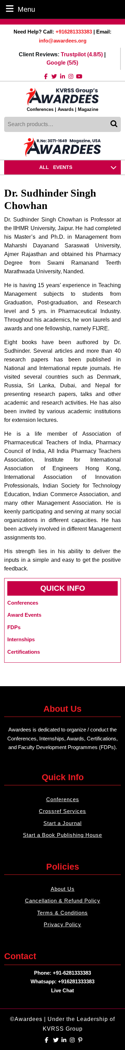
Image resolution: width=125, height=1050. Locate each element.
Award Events (24, 615)
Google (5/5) (62, 63)
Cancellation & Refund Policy (62, 901)
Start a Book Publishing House (62, 835)
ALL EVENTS (55, 167)
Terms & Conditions (62, 913)
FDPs (13, 627)
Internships (21, 639)
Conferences (62, 799)
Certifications (23, 652)
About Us (63, 889)
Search (114, 124)
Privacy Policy (62, 924)
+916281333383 (74, 32)
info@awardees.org (62, 41)
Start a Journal (62, 823)
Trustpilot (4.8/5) (82, 54)
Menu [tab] (26, 9)
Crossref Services (62, 811)
